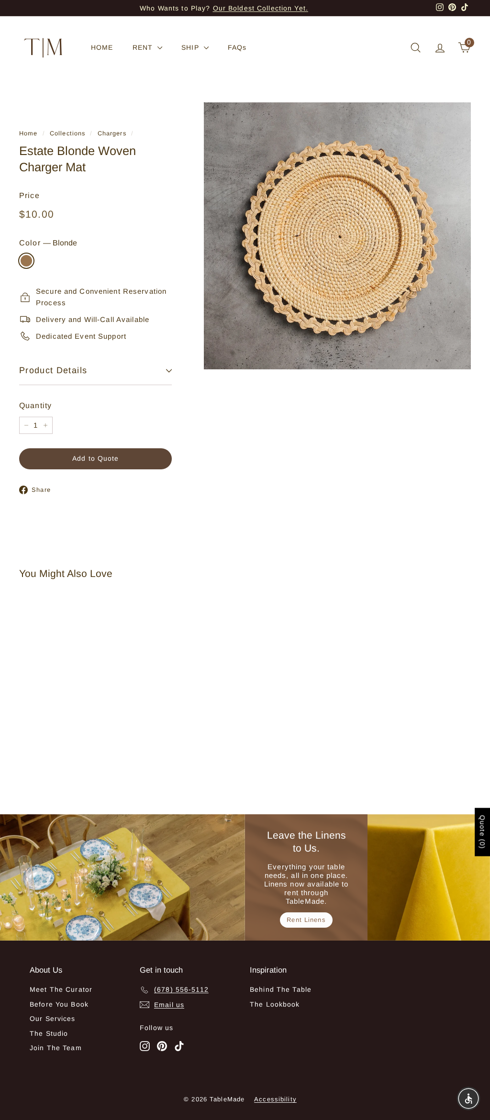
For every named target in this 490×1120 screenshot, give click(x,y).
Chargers (112, 133)
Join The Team (56, 1048)
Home (28, 133)
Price (29, 195)
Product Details (53, 370)
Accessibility (275, 1099)
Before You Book (59, 1004)
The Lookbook (275, 1004)
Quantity (35, 405)
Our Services (53, 1018)
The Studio (49, 1033)
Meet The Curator (61, 989)
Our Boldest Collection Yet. (260, 8)
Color (48, 243)
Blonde (26, 261)
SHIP (191, 47)
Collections (67, 133)
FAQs (237, 47)
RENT (144, 47)
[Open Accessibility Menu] (468, 1098)
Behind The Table (281, 989)
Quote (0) (482, 832)
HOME (102, 47)
